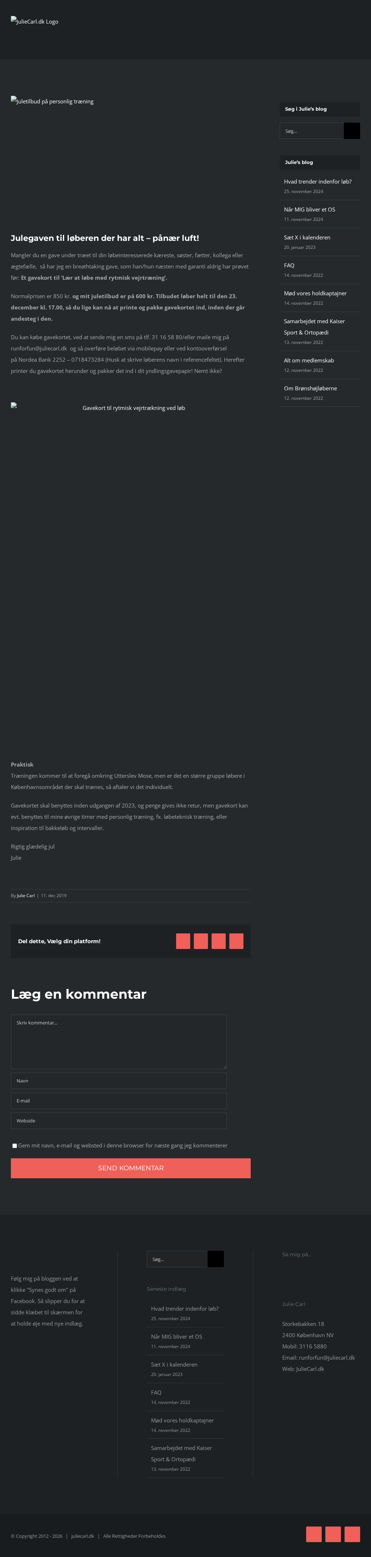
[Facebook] (284, 1274)
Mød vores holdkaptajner (315, 293)
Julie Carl (26, 895)
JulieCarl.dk (310, 1368)
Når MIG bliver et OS (309, 209)
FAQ (289, 265)
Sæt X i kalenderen (307, 237)
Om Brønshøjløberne (310, 388)
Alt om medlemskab (309, 360)
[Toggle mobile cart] (344, 40)
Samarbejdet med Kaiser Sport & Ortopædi (181, 1453)
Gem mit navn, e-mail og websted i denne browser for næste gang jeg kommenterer (123, 1145)
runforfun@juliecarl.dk (327, 1357)
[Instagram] (294, 1274)
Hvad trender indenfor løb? (317, 181)
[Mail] (304, 1274)
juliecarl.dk (82, 1536)
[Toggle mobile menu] (357, 40)
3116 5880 (313, 1346)
